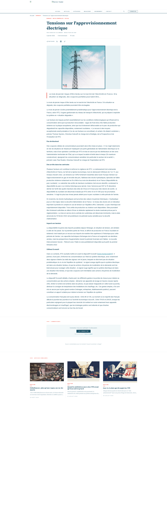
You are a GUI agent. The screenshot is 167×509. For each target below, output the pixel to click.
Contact (109, 11)
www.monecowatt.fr (105, 254)
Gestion (32, 384)
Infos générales (58, 18)
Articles (67, 11)
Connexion (133, 11)
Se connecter (83, 331)
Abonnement (98, 11)
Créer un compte (88, 334)
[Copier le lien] (64, 41)
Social (67, 18)
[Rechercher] (123, 11)
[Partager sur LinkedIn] (60, 41)
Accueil (57, 11)
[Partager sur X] (57, 41)
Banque (38, 15)
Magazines (87, 11)
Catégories (76, 11)
